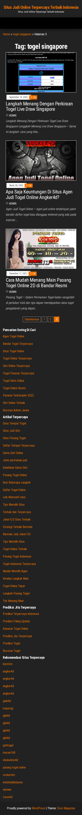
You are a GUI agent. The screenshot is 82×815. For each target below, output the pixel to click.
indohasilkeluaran (13, 782)
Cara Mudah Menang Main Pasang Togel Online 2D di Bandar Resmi (38, 282)
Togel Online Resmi (14, 388)
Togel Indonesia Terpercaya (19, 564)
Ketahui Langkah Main (15, 578)
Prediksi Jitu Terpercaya (17, 636)
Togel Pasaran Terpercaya (18, 373)
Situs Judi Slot (11, 430)
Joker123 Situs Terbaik (17, 519)
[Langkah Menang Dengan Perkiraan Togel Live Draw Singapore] (41, 72)
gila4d (6, 715)
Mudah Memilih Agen (15, 571)
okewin (7, 789)
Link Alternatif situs (14, 497)
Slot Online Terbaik (14, 403)
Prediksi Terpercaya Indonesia (21, 614)
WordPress (38, 808)
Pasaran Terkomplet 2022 (18, 395)
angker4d (8, 671)
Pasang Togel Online (15, 475)
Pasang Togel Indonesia (17, 556)
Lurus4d (7, 797)
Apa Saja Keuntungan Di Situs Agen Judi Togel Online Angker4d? (39, 194)
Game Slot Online (13, 453)
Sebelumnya (32, 319)
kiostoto (8, 664)
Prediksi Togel (11, 643)
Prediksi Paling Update (16, 621)
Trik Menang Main (13, 601)
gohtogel (8, 745)
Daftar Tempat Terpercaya (19, 445)
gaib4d (7, 701)
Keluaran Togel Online (15, 629)
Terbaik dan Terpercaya (17, 512)
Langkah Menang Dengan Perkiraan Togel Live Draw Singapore (39, 106)
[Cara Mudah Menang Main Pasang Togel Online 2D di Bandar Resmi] (41, 248)
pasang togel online (14, 767)
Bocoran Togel (11, 651)
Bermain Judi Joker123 (17, 534)
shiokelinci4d (10, 760)
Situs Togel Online (13, 351)
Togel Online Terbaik (15, 549)
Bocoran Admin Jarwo (16, 410)
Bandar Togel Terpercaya (18, 344)
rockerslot (9, 775)
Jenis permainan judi (15, 460)
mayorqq (8, 708)
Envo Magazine (66, 808)
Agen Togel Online (13, 336)
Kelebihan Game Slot (15, 467)
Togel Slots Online (13, 381)
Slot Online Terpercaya (16, 366)
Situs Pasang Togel (14, 438)
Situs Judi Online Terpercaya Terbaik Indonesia (41, 7)
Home (6, 34)
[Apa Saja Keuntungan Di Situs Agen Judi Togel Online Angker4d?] (41, 160)
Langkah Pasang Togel (16, 593)
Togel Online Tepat (14, 586)
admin (12, 115)
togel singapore (22, 34)
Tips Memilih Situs (14, 504)
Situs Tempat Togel (14, 423)
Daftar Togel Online (14, 490)
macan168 (9, 752)
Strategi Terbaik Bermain (17, 527)
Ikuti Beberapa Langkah (17, 482)
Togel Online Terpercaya (17, 358)
